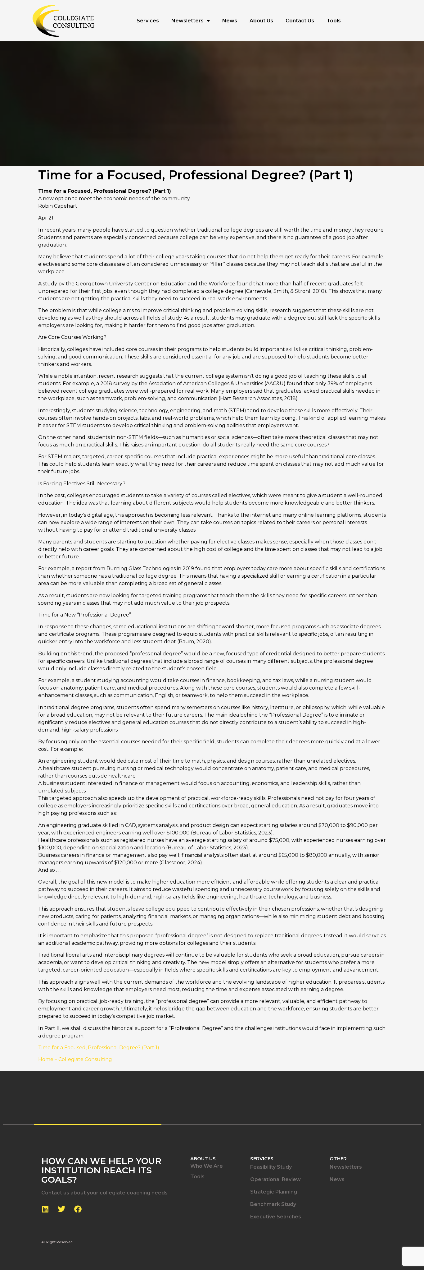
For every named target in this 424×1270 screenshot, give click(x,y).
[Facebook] (77, 1209)
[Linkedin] (45, 1209)
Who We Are (206, 1166)
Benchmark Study (273, 1204)
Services (148, 21)
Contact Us (300, 21)
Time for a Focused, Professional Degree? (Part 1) (98, 1048)
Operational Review (275, 1179)
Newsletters (187, 21)
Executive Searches (275, 1217)
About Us (261, 21)
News (229, 21)
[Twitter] (61, 1209)
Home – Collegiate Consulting (75, 1059)
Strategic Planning (273, 1192)
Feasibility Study (271, 1167)
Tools (334, 21)
